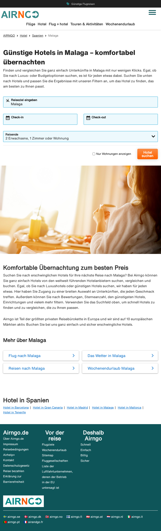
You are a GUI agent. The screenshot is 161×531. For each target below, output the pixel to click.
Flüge (30, 24)
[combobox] (83, 103)
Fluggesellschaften (55, 460)
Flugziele (48, 444)
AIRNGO (9, 35)
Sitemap (47, 455)
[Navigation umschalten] (152, 12)
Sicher (84, 460)
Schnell (85, 444)
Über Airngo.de (13, 438)
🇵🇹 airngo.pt (11, 521)
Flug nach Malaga (24, 355)
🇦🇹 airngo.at (94, 516)
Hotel (42, 24)
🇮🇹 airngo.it (135, 516)
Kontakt (8, 460)
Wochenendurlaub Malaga (111, 368)
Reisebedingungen (16, 449)
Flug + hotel (58, 24)
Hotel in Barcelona (16, 407)
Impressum (10, 444)
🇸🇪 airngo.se (11, 516)
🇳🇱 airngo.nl (115, 516)
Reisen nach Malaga (27, 368)
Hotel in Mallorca (129, 407)
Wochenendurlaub (120, 24)
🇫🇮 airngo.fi (74, 516)
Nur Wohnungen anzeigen (113, 153)
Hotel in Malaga (103, 407)
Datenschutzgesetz (16, 465)
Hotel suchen (147, 154)
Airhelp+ (9, 454)
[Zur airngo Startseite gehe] (20, 14)
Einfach (85, 450)
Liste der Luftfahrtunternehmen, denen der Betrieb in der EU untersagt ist (57, 477)
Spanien (37, 35)
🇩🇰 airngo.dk (32, 516)
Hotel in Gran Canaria (48, 407)
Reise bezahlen (13, 471)
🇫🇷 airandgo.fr (33, 521)
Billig (84, 455)
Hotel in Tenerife (14, 412)
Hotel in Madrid (77, 407)
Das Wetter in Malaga (106, 355)
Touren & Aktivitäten (86, 24)
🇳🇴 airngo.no (53, 516)
